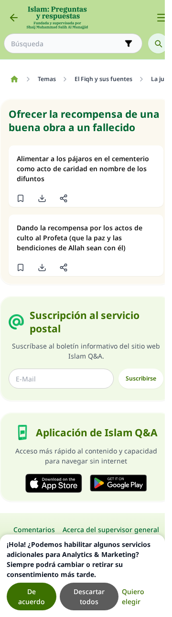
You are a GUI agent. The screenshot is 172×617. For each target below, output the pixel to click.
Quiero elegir (133, 596)
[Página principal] (14, 79)
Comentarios (34, 529)
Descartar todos (89, 596)
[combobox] (66, 44)
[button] (20, 198)
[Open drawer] (161, 17)
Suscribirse (141, 378)
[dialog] (82, 576)
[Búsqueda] (158, 43)
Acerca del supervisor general (111, 529)
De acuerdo (31, 596)
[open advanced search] (128, 43)
